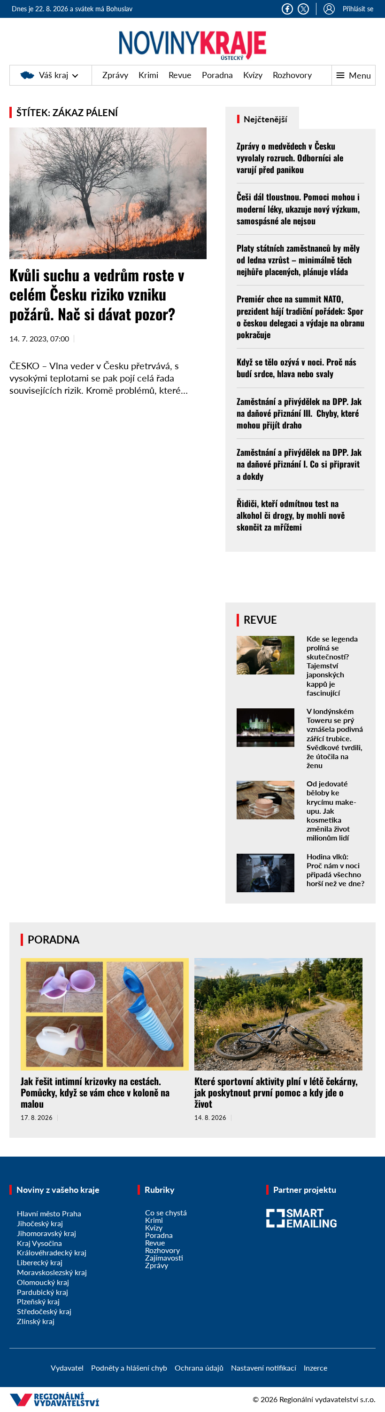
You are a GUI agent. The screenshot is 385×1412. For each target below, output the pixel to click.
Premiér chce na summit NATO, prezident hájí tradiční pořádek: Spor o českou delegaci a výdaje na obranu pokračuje (300, 317)
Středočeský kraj (44, 1311)
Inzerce (315, 1367)
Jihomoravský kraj (46, 1233)
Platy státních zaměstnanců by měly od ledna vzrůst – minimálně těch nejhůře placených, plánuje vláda (298, 260)
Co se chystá (166, 1212)
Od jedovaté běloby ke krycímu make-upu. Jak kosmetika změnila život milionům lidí (331, 810)
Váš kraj (53, 75)
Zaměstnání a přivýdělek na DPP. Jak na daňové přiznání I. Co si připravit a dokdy (299, 464)
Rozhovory (292, 75)
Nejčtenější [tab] (264, 119)
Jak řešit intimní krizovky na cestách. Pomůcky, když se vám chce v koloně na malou (95, 1092)
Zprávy (115, 75)
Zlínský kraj (35, 1321)
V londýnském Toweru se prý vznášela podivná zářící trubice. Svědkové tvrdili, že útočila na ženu (335, 737)
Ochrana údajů (199, 1367)
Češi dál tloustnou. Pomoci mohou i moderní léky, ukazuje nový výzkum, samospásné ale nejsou (298, 208)
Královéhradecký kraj (51, 1252)
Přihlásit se (358, 9)
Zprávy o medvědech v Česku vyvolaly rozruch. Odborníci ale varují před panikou (290, 157)
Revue (180, 75)
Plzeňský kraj (38, 1301)
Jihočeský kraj (40, 1223)
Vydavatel (67, 1367)
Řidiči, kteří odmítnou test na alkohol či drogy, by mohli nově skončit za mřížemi (291, 515)
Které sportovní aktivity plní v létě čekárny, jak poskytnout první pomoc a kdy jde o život (276, 1092)
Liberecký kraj (39, 1262)
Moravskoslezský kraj (52, 1272)
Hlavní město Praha (49, 1213)
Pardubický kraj (42, 1291)
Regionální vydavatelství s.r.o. (327, 1399)
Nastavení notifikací (263, 1367)
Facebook (287, 9)
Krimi (148, 75)
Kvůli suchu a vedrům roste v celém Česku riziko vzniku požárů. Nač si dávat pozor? (96, 294)
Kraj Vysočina (39, 1242)
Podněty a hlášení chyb (129, 1367)
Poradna (217, 75)
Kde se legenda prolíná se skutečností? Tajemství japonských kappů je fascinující (332, 665)
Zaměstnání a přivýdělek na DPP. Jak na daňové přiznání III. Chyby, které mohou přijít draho (299, 413)
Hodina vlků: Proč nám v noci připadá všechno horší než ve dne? (335, 870)
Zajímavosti (164, 1257)
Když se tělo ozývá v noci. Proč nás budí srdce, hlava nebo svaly (296, 368)
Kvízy (252, 75)
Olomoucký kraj (43, 1281)
